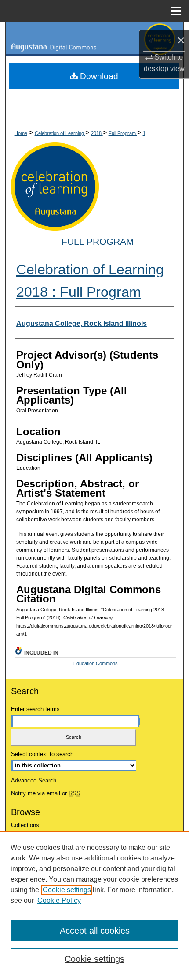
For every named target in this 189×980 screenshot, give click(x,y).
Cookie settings (67, 890)
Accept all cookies (95, 930)
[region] (94, 905)
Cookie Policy (59, 900)
